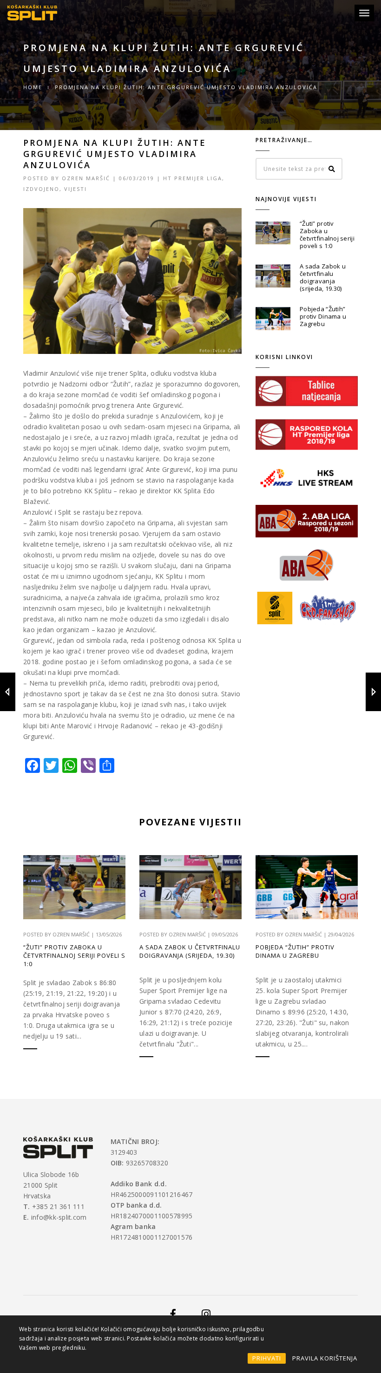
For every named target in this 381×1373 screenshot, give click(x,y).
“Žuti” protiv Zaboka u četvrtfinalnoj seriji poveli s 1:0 (327, 234)
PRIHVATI (266, 1358)
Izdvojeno (41, 188)
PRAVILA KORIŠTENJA (324, 1358)
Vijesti (75, 188)
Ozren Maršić (86, 178)
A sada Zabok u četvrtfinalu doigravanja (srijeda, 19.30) (323, 277)
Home (32, 87)
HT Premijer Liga (192, 178)
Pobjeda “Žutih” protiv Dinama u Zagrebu (323, 316)
